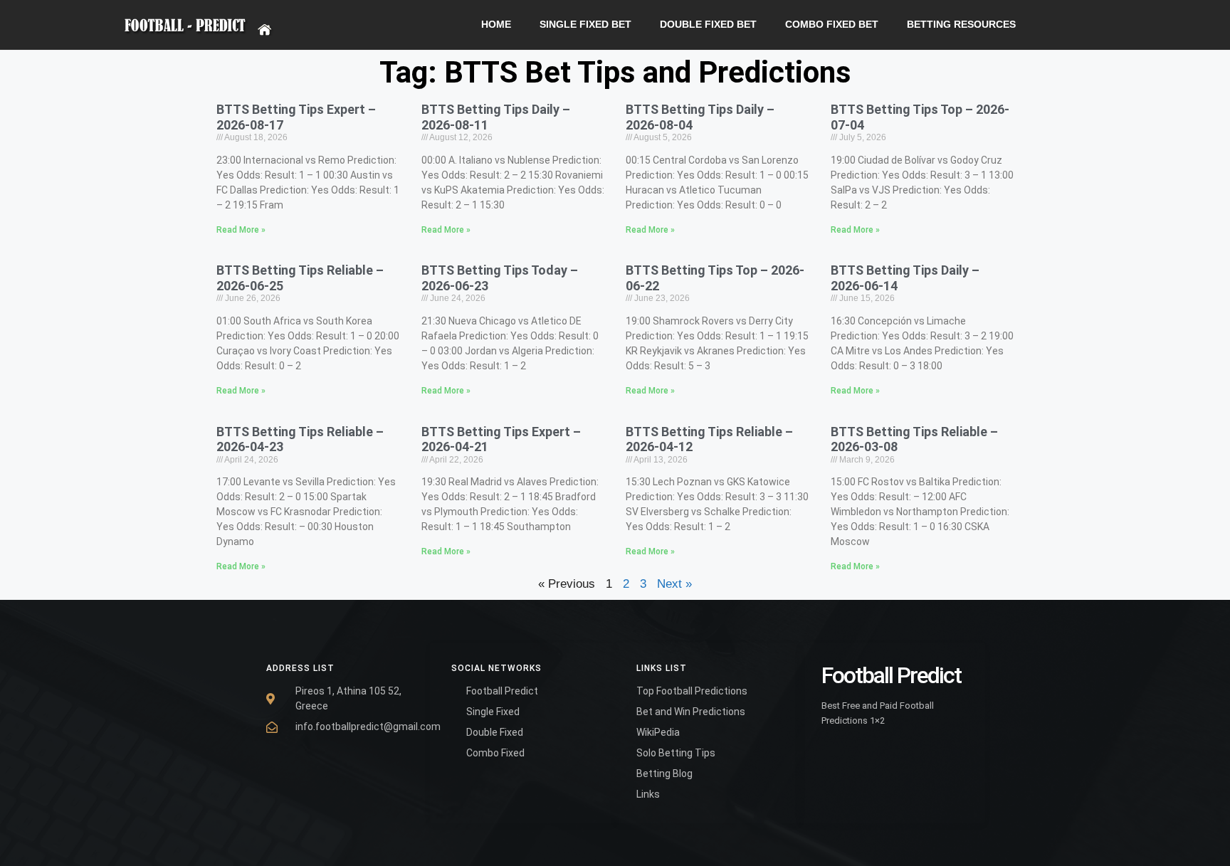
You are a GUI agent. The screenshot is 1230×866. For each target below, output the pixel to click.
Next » (674, 584)
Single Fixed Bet (585, 24)
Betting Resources (961, 24)
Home (496, 24)
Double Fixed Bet (708, 24)
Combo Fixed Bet (831, 24)
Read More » (241, 230)
